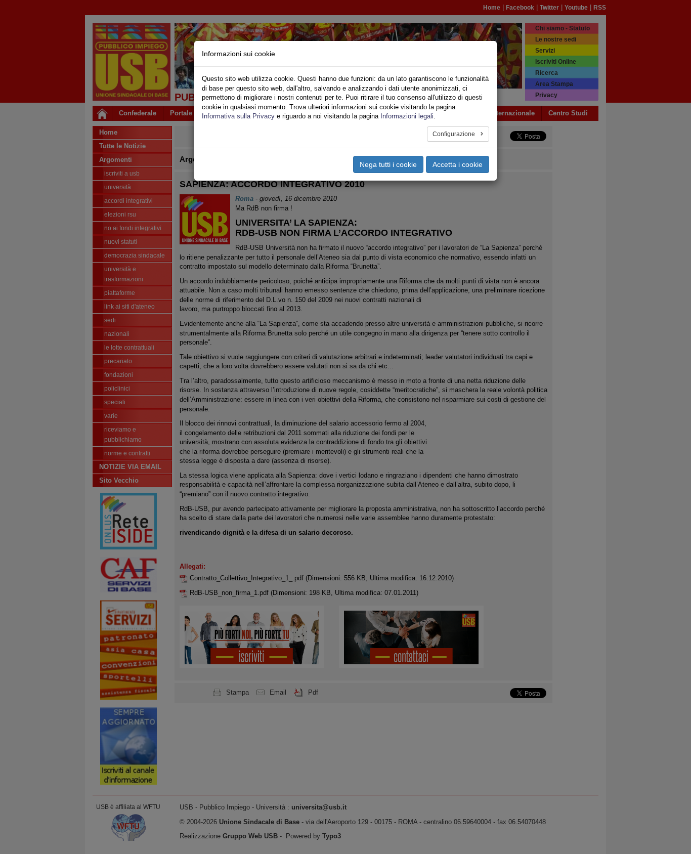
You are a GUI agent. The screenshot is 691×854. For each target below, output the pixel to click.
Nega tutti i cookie (388, 164)
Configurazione (455, 134)
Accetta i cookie (458, 164)
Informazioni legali (407, 116)
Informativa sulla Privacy (238, 116)
